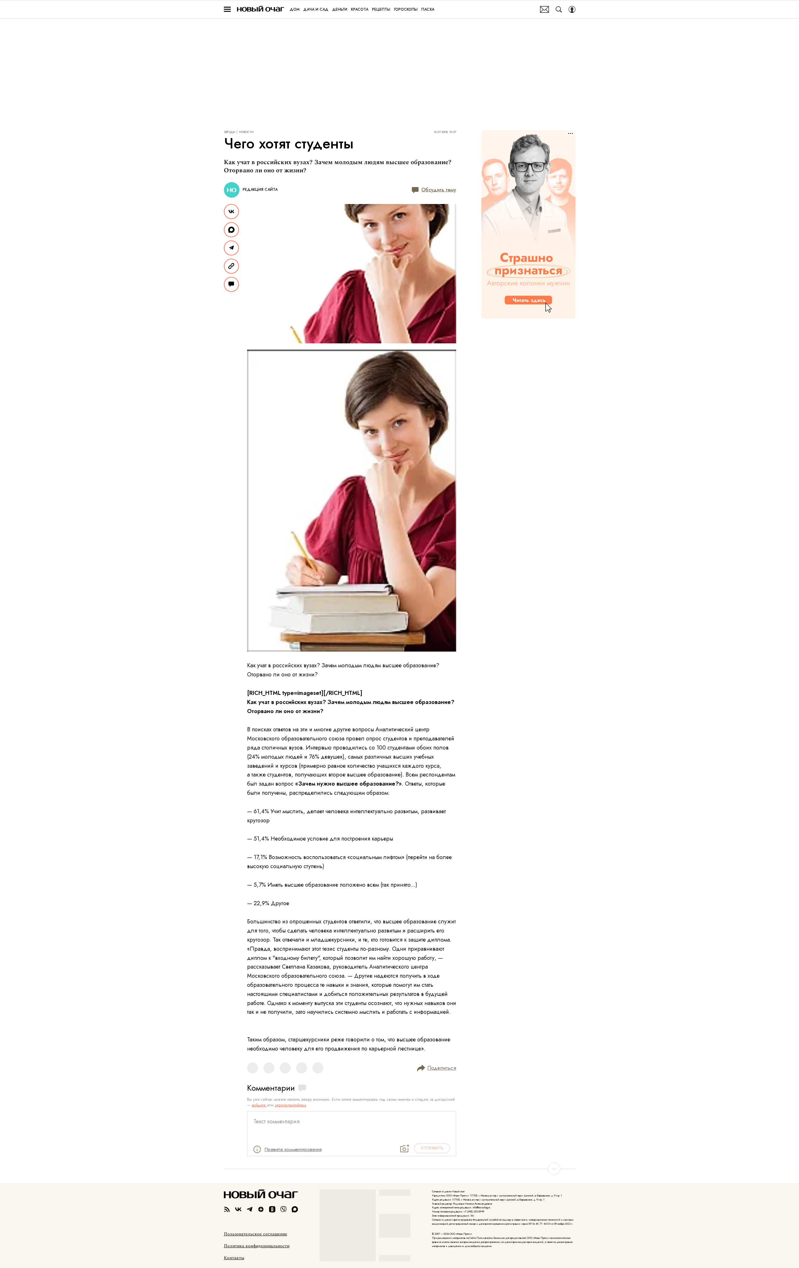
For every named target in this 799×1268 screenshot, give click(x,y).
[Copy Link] (231, 266)
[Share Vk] (231, 211)
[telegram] (249, 1209)
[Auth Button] (572, 9)
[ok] (272, 1209)
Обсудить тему (438, 189)
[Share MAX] (231, 229)
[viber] (283, 1209)
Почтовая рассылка (544, 9)
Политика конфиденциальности (256, 1246)
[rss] (227, 1209)
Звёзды (229, 132)
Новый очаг (260, 9)
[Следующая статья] (399, 1169)
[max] (295, 1209)
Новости (246, 132)
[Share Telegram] (231, 247)
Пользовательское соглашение (255, 1234)
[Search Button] (558, 9)
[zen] (261, 1209)
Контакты (234, 1258)
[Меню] (227, 9)
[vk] (238, 1209)
